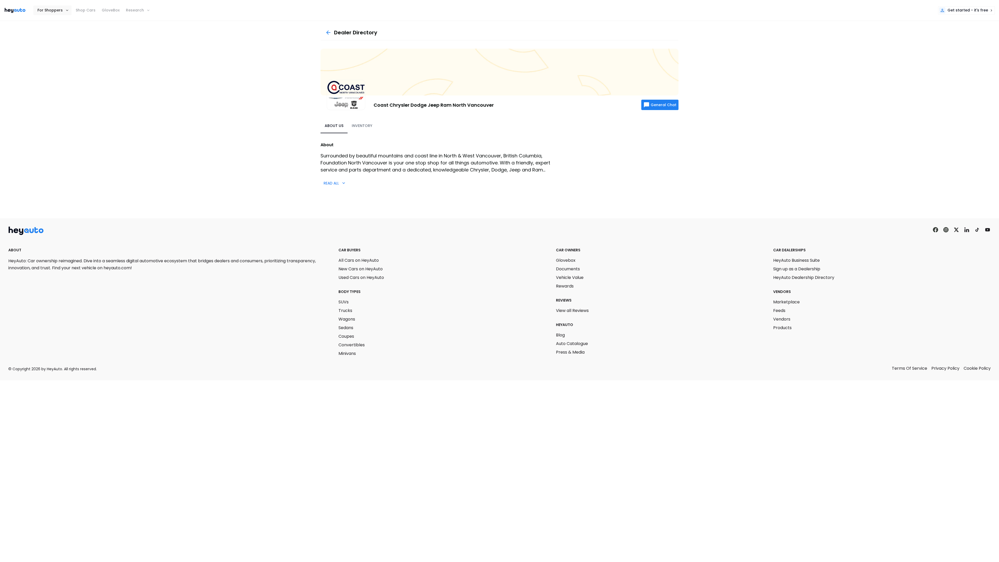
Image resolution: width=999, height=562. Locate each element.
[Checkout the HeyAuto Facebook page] (935, 230)
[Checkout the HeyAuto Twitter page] (956, 230)
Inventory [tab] (362, 125)
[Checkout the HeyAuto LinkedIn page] (967, 230)
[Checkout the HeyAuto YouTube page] (987, 230)
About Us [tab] (334, 125)
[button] (52, 10)
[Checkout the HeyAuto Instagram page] (946, 230)
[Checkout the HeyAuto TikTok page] (977, 230)
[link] (15, 10)
